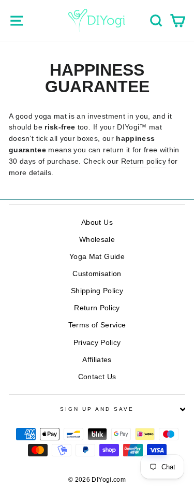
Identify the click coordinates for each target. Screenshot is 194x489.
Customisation (96, 274)
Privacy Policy (97, 343)
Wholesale (97, 239)
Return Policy (97, 308)
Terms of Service (97, 325)
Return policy (143, 161)
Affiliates (96, 360)
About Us (97, 222)
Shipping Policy (97, 291)
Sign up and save (97, 409)
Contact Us (97, 377)
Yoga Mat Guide (97, 257)
